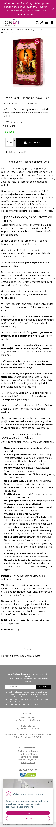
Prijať (28, 813)
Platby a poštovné (28, 754)
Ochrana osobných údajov (28, 760)
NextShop (16, 824)
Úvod (6, 30)
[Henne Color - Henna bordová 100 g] (28, 61)
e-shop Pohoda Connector (31, 824)
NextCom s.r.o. (48, 824)
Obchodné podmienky (28, 751)
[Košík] (46, 22)
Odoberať (43, 686)
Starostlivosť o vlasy (21, 30)
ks (11, 142)
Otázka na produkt (17, 152)
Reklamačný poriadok (28, 757)
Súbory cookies (28, 762)
